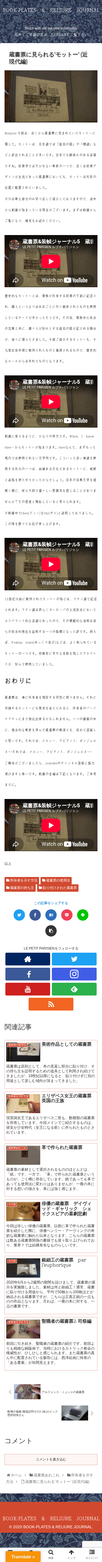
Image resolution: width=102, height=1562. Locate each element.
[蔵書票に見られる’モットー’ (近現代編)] (51, 915)
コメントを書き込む (51, 1459)
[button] (92, 890)
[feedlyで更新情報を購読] (74, 989)
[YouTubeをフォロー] (27, 989)
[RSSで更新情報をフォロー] (51, 1004)
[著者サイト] (27, 959)
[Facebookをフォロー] (27, 974)
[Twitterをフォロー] (74, 959)
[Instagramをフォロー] (74, 974)
